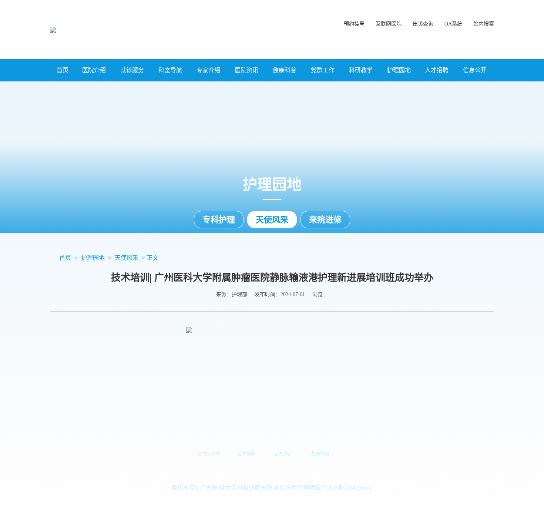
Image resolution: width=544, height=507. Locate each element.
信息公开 (475, 70)
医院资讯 (246, 70)
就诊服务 (132, 70)
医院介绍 (94, 70)
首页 (62, 70)
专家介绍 (208, 70)
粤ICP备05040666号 (347, 487)
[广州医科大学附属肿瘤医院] (53, 29)
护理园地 (399, 70)
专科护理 (218, 219)
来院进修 (325, 219)
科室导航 (170, 70)
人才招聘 (437, 70)
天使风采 (272, 219)
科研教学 (361, 70)
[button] (483, 20)
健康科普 (284, 70)
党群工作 (323, 70)
